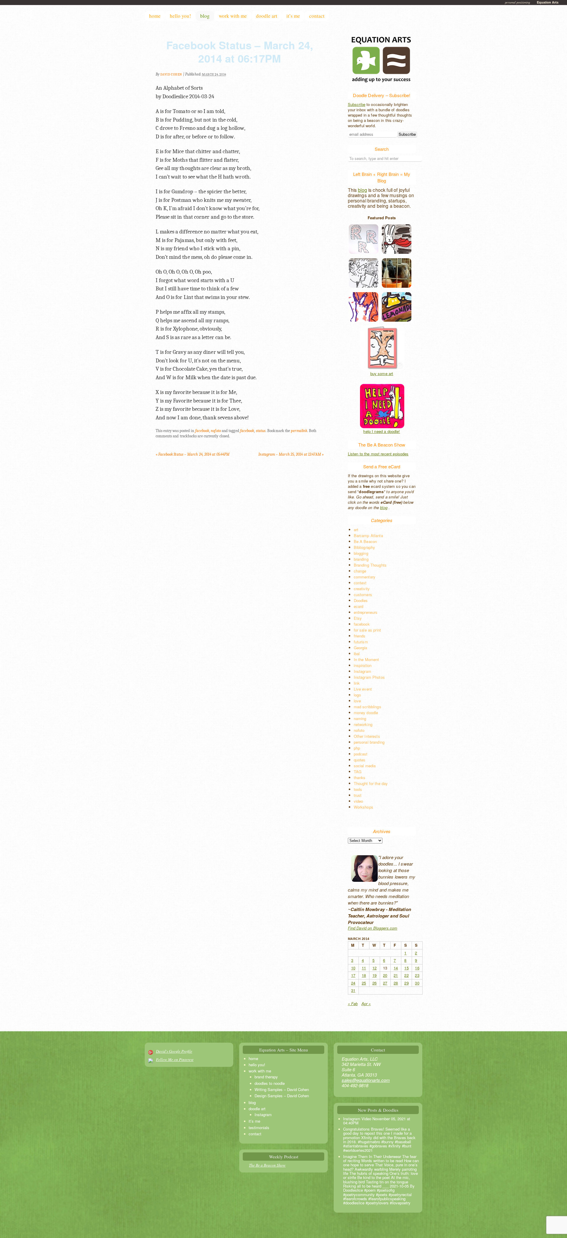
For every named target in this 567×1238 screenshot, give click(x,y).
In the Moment (366, 659)
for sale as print (367, 630)
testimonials (259, 1127)
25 (364, 983)
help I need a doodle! (381, 431)
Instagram (362, 671)
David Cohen (171, 74)
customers (363, 594)
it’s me (293, 15)
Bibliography (364, 547)
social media (365, 765)
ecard (359, 606)
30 (417, 983)
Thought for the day (371, 783)
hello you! (180, 15)
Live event (363, 689)
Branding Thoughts (370, 565)
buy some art (381, 373)
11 (364, 968)
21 (396, 975)
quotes (360, 760)
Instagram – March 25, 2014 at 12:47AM (291, 454)
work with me (233, 15)
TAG (357, 771)
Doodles (361, 600)
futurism (361, 642)
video (358, 801)
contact (317, 15)
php (357, 748)
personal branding (369, 742)
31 (353, 990)
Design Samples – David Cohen (282, 1095)
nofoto (216, 431)
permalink (299, 431)
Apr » (366, 1003)
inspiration (363, 665)
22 (406, 975)
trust (358, 795)
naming (360, 718)
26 (374, 983)
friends (360, 636)
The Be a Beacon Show (267, 1165)
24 (353, 983)
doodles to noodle (270, 1083)
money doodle (366, 712)
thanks (360, 777)
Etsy (358, 618)
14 (396, 968)
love (357, 701)
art (356, 529)
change (360, 571)
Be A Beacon (365, 541)
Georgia (360, 647)
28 (396, 983)
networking (363, 724)
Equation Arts (547, 2)
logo (357, 695)
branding (361, 559)
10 (353, 968)
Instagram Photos (369, 677)
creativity (362, 588)
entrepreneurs (366, 612)
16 (417, 968)
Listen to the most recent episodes (378, 454)
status (260, 431)
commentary (365, 577)
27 (385, 983)
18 (364, 975)
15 (406, 968)
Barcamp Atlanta (368, 535)
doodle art (266, 15)
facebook (202, 431)
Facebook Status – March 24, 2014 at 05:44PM (193, 454)
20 (385, 975)
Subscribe (356, 104)
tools (358, 789)
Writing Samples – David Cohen (282, 1089)
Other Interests (367, 736)
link (357, 683)
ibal (357, 653)
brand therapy (266, 1077)
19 (374, 975)
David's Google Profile (174, 1051)
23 (417, 975)
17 (353, 975)
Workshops (363, 807)
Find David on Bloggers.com (372, 928)
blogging (361, 553)
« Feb (353, 1003)
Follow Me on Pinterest (174, 1059)
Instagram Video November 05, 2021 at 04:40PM (376, 1121)
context (360, 583)
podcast (361, 754)
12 (374, 968)
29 (406, 983)
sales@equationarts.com (366, 1080)
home (155, 15)
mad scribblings (367, 706)
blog (205, 15)
